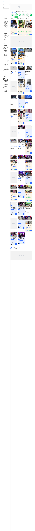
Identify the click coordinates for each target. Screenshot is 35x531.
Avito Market (15, 11)
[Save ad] (16, 21)
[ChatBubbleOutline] (12, 34)
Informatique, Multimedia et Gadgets (6, 12)
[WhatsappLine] (14, 34)
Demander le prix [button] (14, 146)
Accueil (12, 11)
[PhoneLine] (16, 34)
